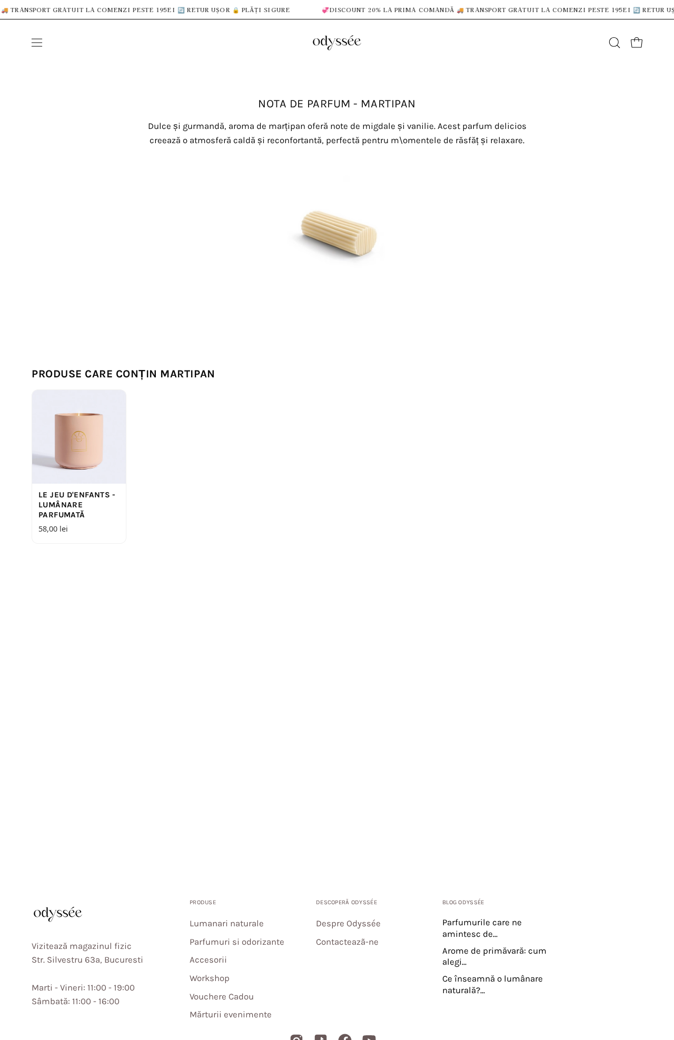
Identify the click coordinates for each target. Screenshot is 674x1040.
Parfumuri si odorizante (237, 942)
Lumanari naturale (227, 923)
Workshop (210, 978)
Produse (203, 902)
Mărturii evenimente (231, 1015)
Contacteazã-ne (347, 942)
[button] (614, 43)
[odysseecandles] (337, 42)
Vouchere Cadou (222, 997)
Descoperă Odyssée (346, 902)
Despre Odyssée (348, 923)
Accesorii (208, 960)
